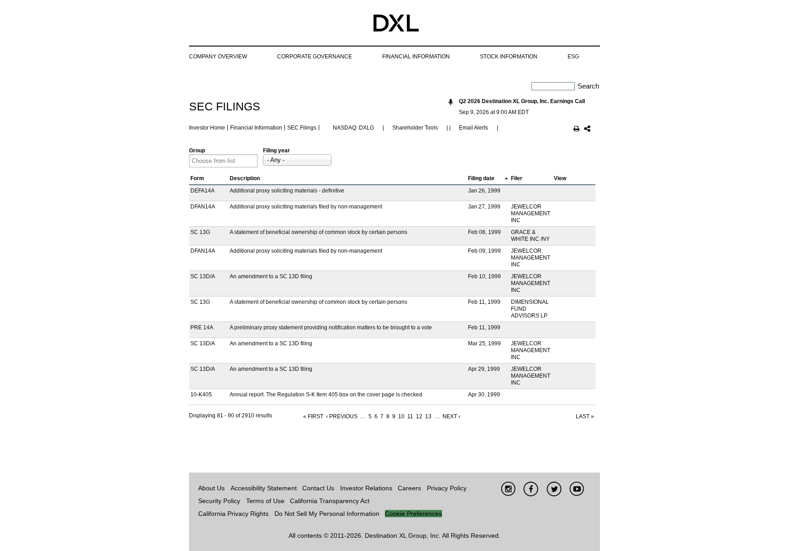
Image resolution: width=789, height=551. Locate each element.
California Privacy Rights (233, 513)
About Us (211, 488)
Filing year (276, 150)
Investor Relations (366, 488)
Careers (409, 488)
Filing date (481, 178)
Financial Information (416, 56)
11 (410, 416)
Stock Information (508, 56)
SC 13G (200, 232)
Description (245, 178)
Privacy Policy (447, 488)
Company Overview (218, 56)
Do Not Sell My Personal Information (326, 513)
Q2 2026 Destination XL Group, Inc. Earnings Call (522, 101)
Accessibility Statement (264, 488)
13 (428, 416)
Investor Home (207, 128)
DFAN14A (202, 206)
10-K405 (201, 394)
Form (197, 178)
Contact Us (318, 488)
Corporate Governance (314, 56)
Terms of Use (265, 500)
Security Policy (219, 500)
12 (419, 416)
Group (197, 150)
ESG (573, 56)
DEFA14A (202, 190)
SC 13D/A (202, 276)
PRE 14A (201, 327)
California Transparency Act (329, 500)
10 (401, 416)
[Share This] (587, 129)
